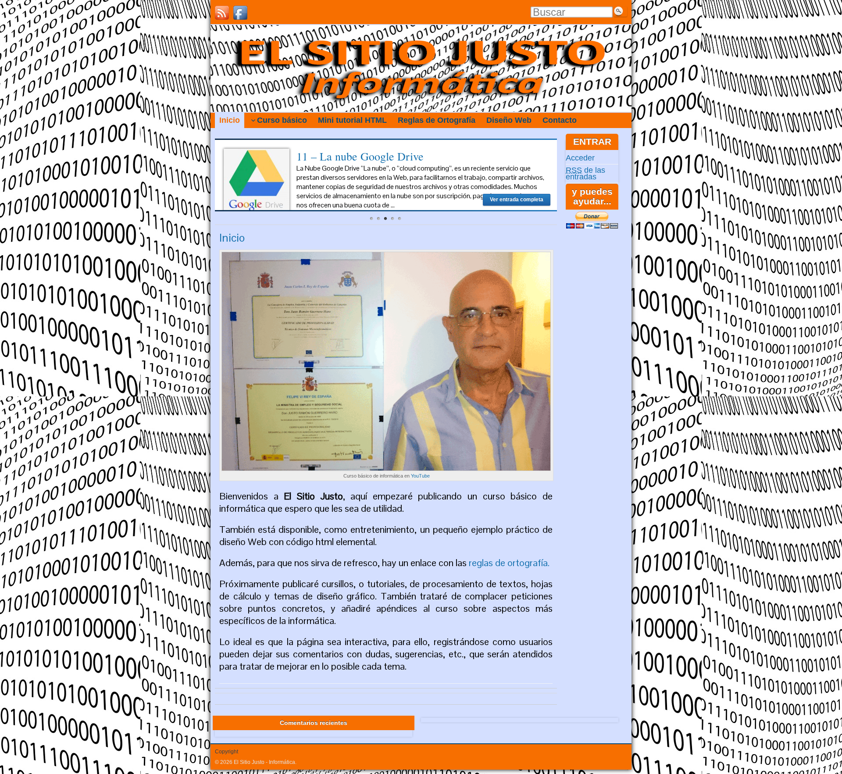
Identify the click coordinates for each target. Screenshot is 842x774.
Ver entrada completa (516, 199)
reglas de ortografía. (509, 562)
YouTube (420, 475)
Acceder (580, 157)
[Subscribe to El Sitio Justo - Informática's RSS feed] (222, 13)
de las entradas (585, 173)
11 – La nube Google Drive (360, 156)
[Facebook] (240, 13)
